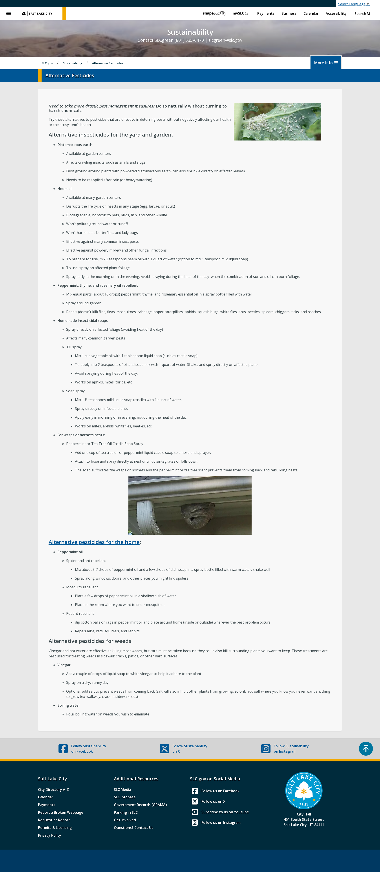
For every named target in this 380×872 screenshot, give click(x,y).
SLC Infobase (125, 797)
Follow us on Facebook (220, 790)
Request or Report (54, 819)
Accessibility (336, 13)
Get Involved (125, 819)
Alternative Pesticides (107, 63)
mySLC (240, 13)
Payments (265, 13)
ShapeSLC (214, 13)
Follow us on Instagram (221, 822)
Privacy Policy (49, 835)
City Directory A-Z (53, 789)
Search (360, 13)
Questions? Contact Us (133, 827)
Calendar (311, 13)
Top (366, 749)
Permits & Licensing (55, 827)
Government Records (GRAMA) (140, 804)
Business (288, 13)
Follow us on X (213, 801)
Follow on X (189, 749)
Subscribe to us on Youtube (225, 812)
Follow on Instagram (291, 749)
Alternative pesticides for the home (94, 541)
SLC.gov (40, 13)
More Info (324, 62)
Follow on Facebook (88, 749)
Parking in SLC (126, 812)
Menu (9, 13)
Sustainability (72, 63)
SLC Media (122, 789)
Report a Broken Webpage (60, 812)
